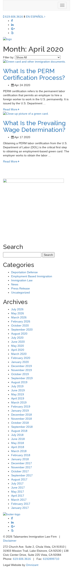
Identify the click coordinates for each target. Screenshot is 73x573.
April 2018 (17, 447)
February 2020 (20, 358)
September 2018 (22, 426)
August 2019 (19, 382)
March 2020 (19, 353)
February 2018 (20, 455)
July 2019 (17, 386)
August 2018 (19, 430)
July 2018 (17, 434)
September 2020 (22, 329)
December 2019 (21, 366)
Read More (10, 109)
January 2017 (20, 507)
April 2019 (17, 398)
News (14, 284)
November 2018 (21, 418)
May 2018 (17, 443)
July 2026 (17, 309)
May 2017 (17, 491)
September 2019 (22, 378)
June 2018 (18, 439)
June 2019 (18, 390)
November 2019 (21, 370)
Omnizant (32, 565)
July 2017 (17, 483)
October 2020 (20, 325)
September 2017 (22, 475)
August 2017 (19, 479)
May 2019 (17, 394)
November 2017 (21, 467)
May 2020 (17, 345)
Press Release (20, 288)
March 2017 (19, 499)
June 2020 (18, 341)
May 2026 (17, 313)
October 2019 (20, 374)
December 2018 (21, 414)
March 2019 (19, 402)
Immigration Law (21, 280)
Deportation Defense (24, 272)
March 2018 (19, 451)
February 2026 (20, 321)
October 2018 (20, 422)
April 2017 (17, 495)
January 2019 (20, 410)
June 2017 (18, 487)
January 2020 (20, 362)
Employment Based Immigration (31, 276)
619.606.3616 (13, 16)
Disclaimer (9, 540)
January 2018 (20, 459)
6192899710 (51, 558)
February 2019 (20, 406)
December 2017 (21, 463)
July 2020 (17, 337)
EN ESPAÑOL (35, 16)
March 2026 (19, 317)
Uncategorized (20, 292)
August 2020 (19, 333)
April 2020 (17, 349)
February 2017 (20, 503)
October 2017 (20, 471)
